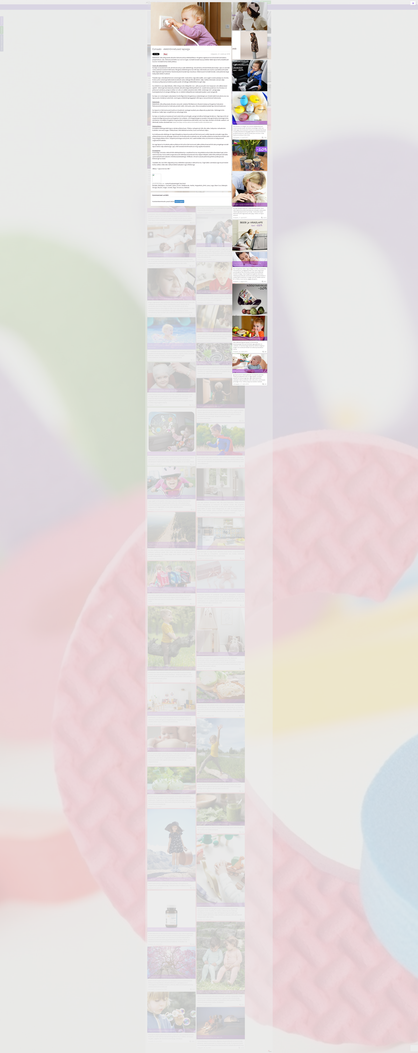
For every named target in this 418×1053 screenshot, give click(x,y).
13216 (263, 217)
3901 (264, 281)
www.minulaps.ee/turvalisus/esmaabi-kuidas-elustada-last (192, 122)
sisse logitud (179, 201)
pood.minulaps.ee (158, 183)
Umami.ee (251, 130)
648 (264, 351)
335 (264, 384)
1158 (264, 137)
